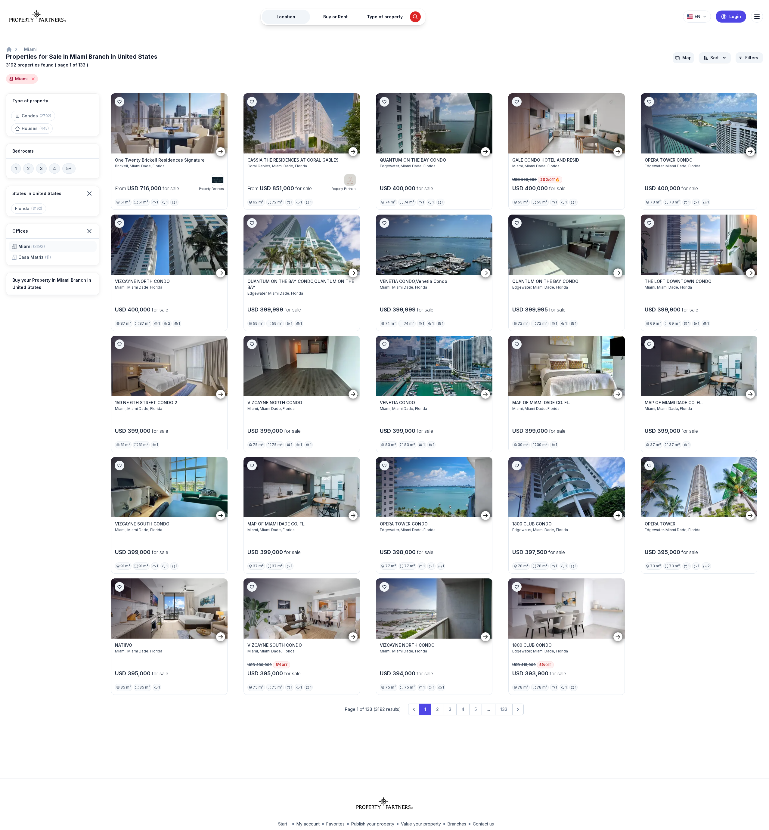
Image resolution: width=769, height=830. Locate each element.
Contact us (483, 823)
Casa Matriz (34, 257)
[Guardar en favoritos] (119, 102)
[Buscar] (415, 16)
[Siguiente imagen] (221, 151)
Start (282, 823)
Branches (457, 823)
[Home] (9, 49)
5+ (69, 168)
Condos (36, 115)
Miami (30, 49)
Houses (35, 128)
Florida (28, 208)
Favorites (335, 823)
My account (308, 823)
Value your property (421, 823)
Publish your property (372, 823)
